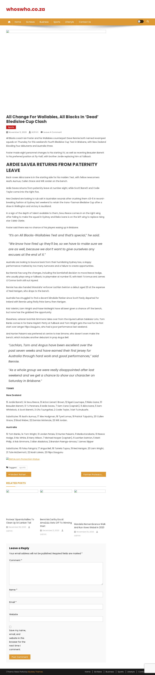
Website (13, 614)
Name (13, 589)
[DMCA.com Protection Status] (23, 459)
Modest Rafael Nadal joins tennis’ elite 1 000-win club (20, 474)
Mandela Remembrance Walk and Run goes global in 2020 (90, 526)
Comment (15, 560)
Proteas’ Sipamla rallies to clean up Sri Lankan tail (20, 521)
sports (22, 467)
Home (18, 21)
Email (12, 602)
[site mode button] (141, 21)
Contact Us (85, 21)
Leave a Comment (52, 132)
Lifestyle (69, 21)
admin (34, 132)
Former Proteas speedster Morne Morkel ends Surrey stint (95, 474)
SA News (30, 21)
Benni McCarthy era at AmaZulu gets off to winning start (56, 523)
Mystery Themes (35, 671)
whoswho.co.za (25, 9)
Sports (57, 21)
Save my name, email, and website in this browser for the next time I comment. (17, 640)
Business (44, 21)
